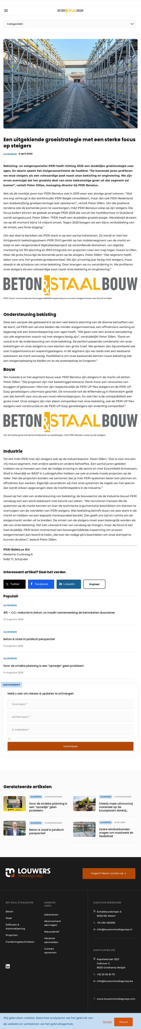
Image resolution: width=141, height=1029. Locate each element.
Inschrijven (70, 746)
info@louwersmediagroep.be (115, 981)
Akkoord (123, 1022)
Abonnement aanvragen (52, 923)
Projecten (12, 935)
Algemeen (10, 154)
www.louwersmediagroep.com (116, 998)
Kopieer (94, 584)
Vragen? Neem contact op (107, 873)
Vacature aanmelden (51, 940)
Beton (9, 911)
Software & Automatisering (15, 926)
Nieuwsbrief (51, 931)
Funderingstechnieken (20, 941)
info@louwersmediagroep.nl (114, 929)
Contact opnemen (50, 950)
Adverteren (51, 914)
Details (107, 1021)
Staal (9, 918)
